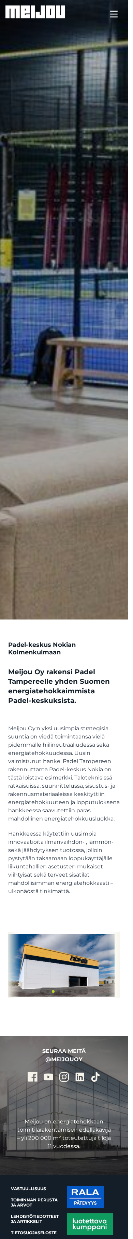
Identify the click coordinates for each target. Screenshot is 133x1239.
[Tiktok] (95, 1077)
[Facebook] (33, 1077)
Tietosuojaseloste (34, 1232)
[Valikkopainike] (113, 15)
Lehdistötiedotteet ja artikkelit (35, 1219)
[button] (47, 991)
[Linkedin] (80, 1077)
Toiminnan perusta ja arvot (34, 1202)
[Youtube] (48, 1077)
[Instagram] (64, 1077)
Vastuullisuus (28, 1188)
